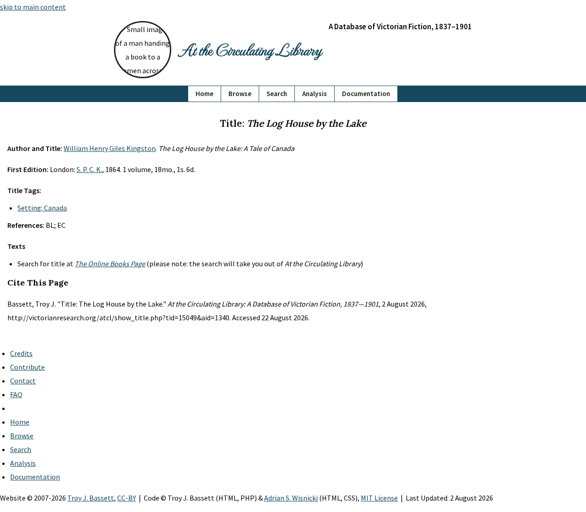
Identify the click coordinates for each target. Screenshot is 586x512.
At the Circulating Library (250, 49)
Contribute (27, 367)
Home (204, 93)
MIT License (379, 497)
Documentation (366, 93)
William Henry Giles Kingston (110, 148)
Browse (239, 93)
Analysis (314, 93)
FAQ (16, 394)
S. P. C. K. (89, 169)
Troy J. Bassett (90, 497)
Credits (21, 353)
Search (276, 93)
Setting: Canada (42, 207)
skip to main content (33, 6)
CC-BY (126, 497)
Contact (23, 380)
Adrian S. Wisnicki (291, 497)
